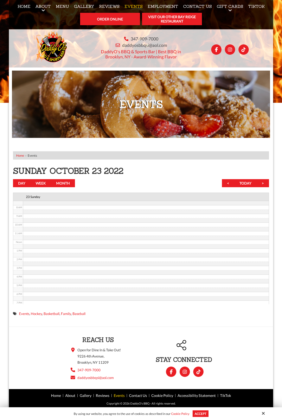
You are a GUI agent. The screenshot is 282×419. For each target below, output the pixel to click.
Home (20, 155)
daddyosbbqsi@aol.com (144, 45)
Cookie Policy (180, 413)
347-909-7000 (144, 38)
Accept (200, 413)
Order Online (110, 19)
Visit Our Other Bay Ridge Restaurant (172, 19)
